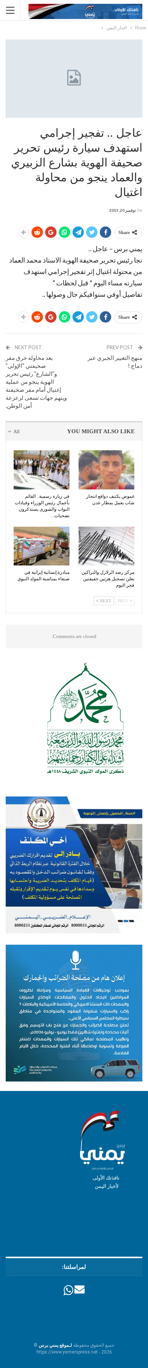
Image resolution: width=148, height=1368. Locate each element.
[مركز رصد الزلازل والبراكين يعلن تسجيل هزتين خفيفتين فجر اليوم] (106, 546)
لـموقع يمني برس (55, 1345)
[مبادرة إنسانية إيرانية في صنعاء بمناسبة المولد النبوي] (41, 546)
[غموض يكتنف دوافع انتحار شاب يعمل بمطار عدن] (106, 469)
